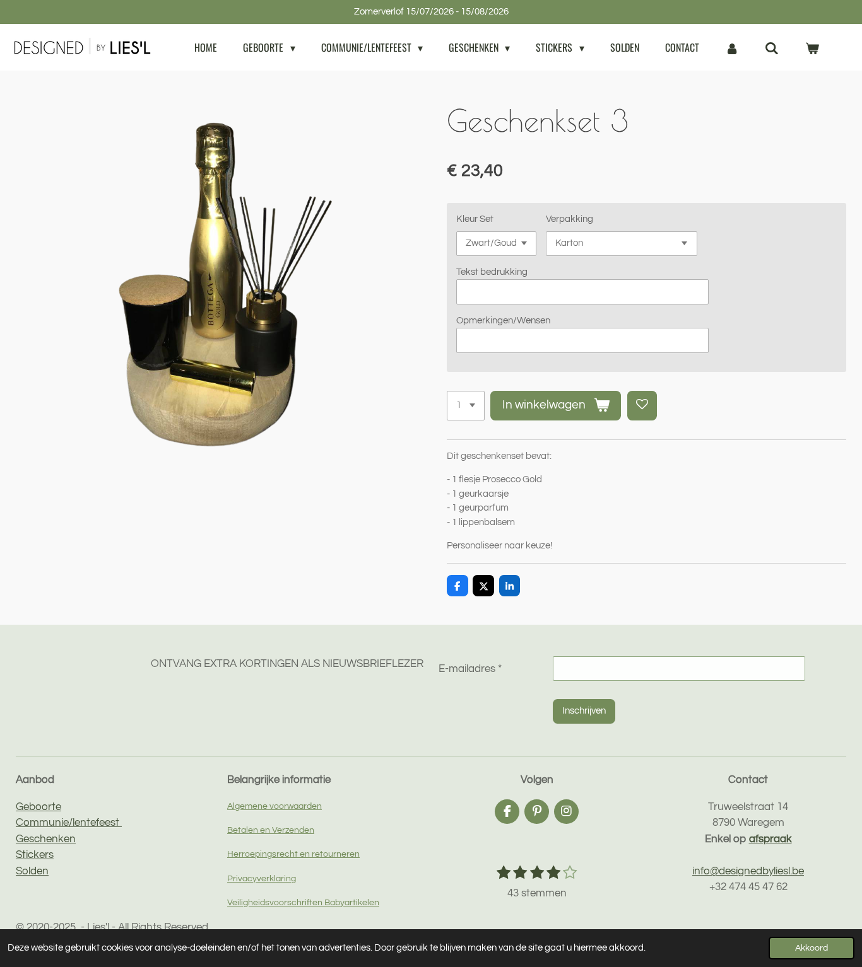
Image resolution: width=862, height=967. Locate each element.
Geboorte (38, 807)
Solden (32, 871)
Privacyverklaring (261, 878)
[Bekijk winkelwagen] (812, 47)
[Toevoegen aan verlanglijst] (642, 405)
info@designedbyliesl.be (748, 871)
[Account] (732, 47)
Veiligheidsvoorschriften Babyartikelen (303, 902)
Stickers (35, 854)
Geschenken (46, 839)
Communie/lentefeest (69, 822)
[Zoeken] (772, 47)
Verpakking (569, 219)
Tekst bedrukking (492, 272)
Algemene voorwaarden (274, 806)
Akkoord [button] (811, 948)
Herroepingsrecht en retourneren (293, 854)
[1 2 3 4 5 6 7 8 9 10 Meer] (466, 405)
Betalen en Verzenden (270, 830)
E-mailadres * (470, 669)
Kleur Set (474, 219)
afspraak (770, 839)
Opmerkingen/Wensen (503, 320)
